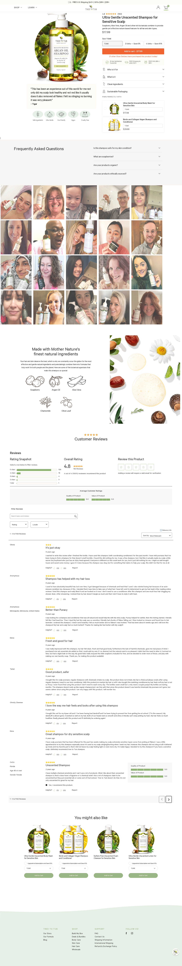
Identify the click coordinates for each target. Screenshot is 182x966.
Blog (45, 940)
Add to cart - (133, 52)
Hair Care (76, 947)
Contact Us (99, 937)
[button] (175, 951)
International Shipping (104, 943)
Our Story (47, 934)
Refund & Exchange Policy (106, 947)
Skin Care (76, 943)
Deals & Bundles (78, 937)
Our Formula (48, 937)
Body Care (76, 940)
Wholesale (76, 950)
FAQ (96, 934)
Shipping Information (103, 940)
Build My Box (77, 934)
